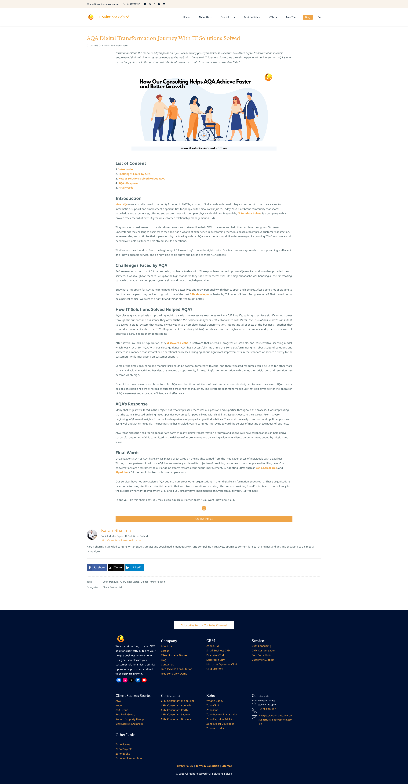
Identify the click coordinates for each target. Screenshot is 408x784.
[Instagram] (125, 680)
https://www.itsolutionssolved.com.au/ (121, 540)
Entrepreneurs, (111, 581)
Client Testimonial (112, 587)
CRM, (123, 581)
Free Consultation (263, 655)
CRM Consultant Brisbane (176, 719)
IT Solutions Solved (250, 213)
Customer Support (263, 659)
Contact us (167, 664)
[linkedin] (159, 4)
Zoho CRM (212, 646)
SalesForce (270, 468)
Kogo (119, 705)
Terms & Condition (207, 766)
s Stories (182, 655)
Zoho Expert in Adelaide (220, 719)
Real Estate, (134, 581)
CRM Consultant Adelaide (176, 705)
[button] (318, 17)
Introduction (126, 169)
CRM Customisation (264, 650)
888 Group (122, 710)
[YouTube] (144, 680)
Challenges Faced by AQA (134, 174)
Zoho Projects (124, 749)
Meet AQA (122, 204)
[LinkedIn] (137, 680)
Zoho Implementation (129, 758)
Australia (137, 723)
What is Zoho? (214, 701)
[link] (97, 567)
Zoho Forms (123, 744)
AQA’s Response (128, 183)
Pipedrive (122, 472)
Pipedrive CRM (215, 655)
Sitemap (227, 766)
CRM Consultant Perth (174, 710)
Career (165, 650)
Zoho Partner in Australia (221, 714)
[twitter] (154, 4)
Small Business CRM (218, 650)
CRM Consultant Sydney (175, 714)
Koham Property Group (130, 719)
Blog (164, 660)
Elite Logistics (124, 723)
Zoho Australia (215, 728)
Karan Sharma (122, 45)
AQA (118, 701)
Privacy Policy (184, 766)
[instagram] (150, 4)
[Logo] (91, 17)
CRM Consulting (261, 646)
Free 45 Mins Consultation (176, 669)
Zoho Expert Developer (220, 723)
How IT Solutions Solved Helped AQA (141, 178)
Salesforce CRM (215, 659)
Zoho (259, 468)
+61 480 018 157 (267, 708)
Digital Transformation (153, 581)
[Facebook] (118, 680)
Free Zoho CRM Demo (174, 673)
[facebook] (145, 4)
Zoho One (212, 710)
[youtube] (164, 4)
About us (166, 646)
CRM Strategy (214, 669)
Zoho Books (123, 753)
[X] (131, 680)
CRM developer (199, 294)
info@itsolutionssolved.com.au (275, 715)
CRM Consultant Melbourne (177, 701)
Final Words (125, 187)
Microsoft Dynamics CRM (221, 664)
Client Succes (169, 655)
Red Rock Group (125, 714)
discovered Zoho (177, 343)
